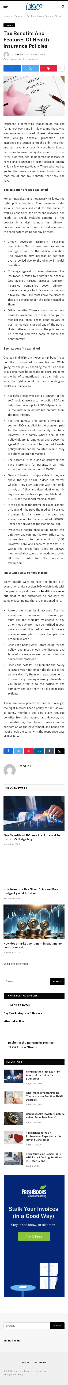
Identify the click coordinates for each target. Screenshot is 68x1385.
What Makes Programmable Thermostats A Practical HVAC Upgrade (44, 1096)
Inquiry (26, 1362)
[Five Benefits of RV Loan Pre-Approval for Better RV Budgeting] (34, 813)
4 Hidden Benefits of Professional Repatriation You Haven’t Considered (44, 1136)
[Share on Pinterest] (48, 68)
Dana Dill (18, 54)
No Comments (13, 59)
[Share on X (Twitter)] (30, 68)
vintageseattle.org (13, 1374)
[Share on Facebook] (12, 68)
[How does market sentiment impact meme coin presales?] (34, 922)
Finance (9, 25)
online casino (11, 1340)
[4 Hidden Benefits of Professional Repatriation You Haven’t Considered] (13, 1137)
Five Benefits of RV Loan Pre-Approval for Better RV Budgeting (43, 1075)
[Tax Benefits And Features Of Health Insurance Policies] (34, 96)
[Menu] (5, 6)
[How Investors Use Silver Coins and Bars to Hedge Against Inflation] (34, 867)
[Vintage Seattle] (34, 6)
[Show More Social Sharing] (61, 68)
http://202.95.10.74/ (17, 1005)
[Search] (63, 6)
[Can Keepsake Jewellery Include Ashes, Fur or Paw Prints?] (13, 1118)
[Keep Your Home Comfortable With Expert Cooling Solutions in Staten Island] (13, 1158)
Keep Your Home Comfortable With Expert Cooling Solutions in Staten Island (44, 1157)
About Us (40, 1362)
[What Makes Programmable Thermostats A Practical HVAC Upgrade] (13, 1097)
